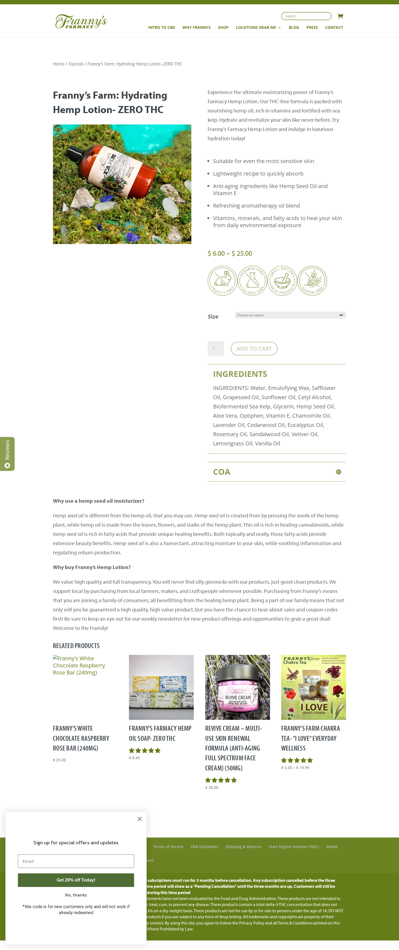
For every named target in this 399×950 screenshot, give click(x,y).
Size (213, 316)
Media (332, 846)
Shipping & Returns (243, 846)
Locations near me (256, 28)
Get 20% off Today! (76, 880)
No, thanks (76, 895)
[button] (145, 750)
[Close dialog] (139, 819)
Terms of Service (168, 846)
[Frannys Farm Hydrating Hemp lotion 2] (122, 242)
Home (58, 64)
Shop (223, 28)
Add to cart (254, 348)
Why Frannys (196, 28)
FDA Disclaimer (204, 846)
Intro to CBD (161, 28)
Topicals (76, 64)
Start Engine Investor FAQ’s (294, 846)
